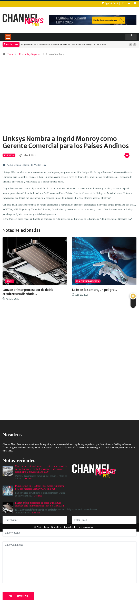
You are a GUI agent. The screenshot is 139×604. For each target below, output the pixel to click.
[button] (130, 44)
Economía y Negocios (29, 54)
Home (10, 54)
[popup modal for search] (130, 37)
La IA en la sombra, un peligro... (94, 290)
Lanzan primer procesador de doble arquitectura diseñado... (28, 292)
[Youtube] (135, 3)
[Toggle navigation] (8, 37)
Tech (9, 281)
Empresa (9, 155)
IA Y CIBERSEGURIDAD (87, 281)
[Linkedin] (129, 3)
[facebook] (123, 3)
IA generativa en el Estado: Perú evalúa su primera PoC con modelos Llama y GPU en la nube (63, 44)
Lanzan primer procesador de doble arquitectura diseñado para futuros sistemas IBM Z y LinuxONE (40, 504)
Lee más (38, 495)
